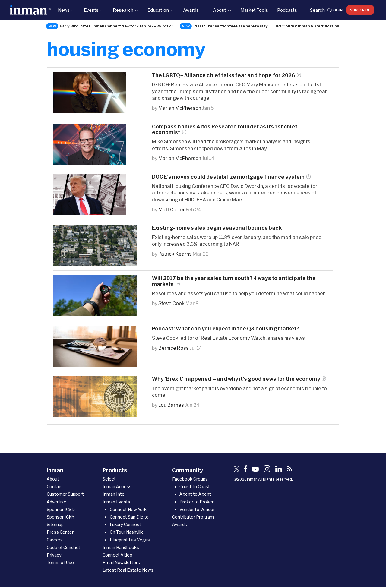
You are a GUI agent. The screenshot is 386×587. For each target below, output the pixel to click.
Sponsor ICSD (61, 509)
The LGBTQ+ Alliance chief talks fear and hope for (223, 75)
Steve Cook (171, 303)
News (64, 10)
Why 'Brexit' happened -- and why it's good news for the (236, 379)
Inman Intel (114, 494)
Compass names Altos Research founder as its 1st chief (224, 129)
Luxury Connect (125, 524)
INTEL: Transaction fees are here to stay (230, 26)
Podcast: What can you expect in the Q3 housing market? (225, 328)
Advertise (56, 501)
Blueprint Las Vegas (130, 539)
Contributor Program (193, 516)
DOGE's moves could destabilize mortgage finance (228, 177)
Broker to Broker (196, 501)
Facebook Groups (190, 478)
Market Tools (254, 10)
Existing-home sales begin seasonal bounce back (217, 228)
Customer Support (65, 494)
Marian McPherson (179, 108)
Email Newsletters (121, 562)
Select (109, 478)
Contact (55, 486)
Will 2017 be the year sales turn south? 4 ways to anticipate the (234, 281)
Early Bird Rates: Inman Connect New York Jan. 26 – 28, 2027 (116, 26)
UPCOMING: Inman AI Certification (306, 26)
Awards (191, 10)
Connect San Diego (129, 516)
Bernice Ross (173, 348)
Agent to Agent (195, 494)
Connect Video (117, 554)
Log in (337, 10)
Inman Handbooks (121, 547)
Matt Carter (171, 209)
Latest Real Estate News (128, 570)
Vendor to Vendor (197, 509)
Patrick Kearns (175, 254)
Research (123, 10)
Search (317, 10)
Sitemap (55, 524)
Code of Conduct (63, 547)
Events (91, 10)
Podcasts (287, 10)
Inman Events (116, 501)
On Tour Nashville (127, 532)
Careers (55, 539)
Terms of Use (60, 562)
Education (158, 10)
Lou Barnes (171, 405)
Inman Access (117, 486)
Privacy (54, 554)
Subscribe (360, 10)
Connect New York (128, 509)
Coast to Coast (194, 486)
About (219, 10)
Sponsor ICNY (60, 516)
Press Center (60, 532)
